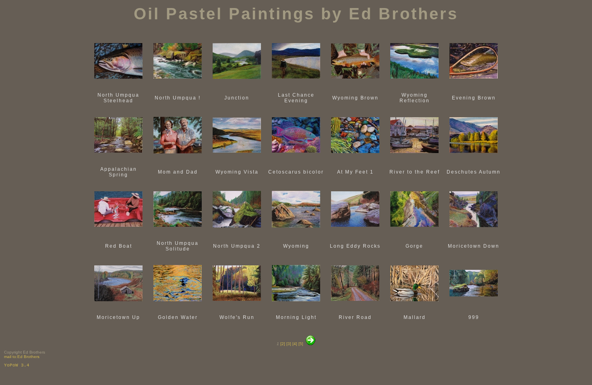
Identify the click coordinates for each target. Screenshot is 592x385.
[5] (300, 344)
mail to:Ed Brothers (21, 356)
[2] (282, 344)
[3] (288, 344)
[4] (294, 344)
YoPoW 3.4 (16, 365)
